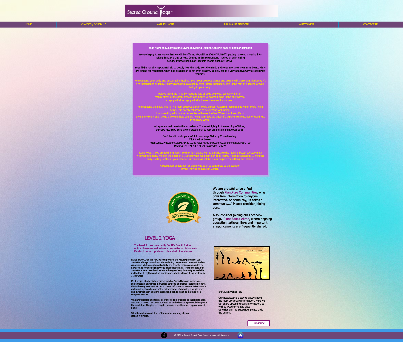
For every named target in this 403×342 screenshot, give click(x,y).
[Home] (240, 335)
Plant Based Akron (236, 219)
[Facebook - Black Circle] (164, 335)
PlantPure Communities (241, 192)
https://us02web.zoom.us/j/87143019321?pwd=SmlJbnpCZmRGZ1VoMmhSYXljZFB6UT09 (200, 143)
